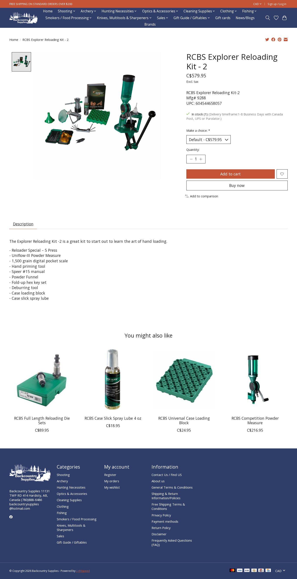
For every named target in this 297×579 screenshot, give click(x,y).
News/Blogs (245, 18)
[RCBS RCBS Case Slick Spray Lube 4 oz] (112, 379)
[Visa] (240, 571)
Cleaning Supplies (69, 500)
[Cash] (254, 571)
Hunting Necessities (71, 487)
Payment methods (165, 521)
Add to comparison (204, 196)
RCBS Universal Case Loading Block (184, 420)
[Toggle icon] (268, 18)
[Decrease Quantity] (191, 159)
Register (110, 475)
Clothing (63, 506)
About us (158, 481)
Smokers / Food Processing (77, 519)
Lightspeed (83, 571)
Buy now (237, 185)
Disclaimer (159, 534)
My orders (111, 481)
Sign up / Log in (277, 4)
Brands (150, 24)
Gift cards (222, 18)
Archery (62, 481)
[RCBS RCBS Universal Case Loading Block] (184, 379)
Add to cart (230, 173)
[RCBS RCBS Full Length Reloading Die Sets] (41, 379)
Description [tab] (23, 223)
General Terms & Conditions (172, 487)
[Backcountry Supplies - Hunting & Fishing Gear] (23, 18)
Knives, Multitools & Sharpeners (71, 527)
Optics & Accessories (72, 493)
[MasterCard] (232, 571)
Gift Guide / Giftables (72, 542)
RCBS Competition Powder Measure (255, 420)
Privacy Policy (161, 515)
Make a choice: (198, 130)
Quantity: (192, 149)
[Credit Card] (268, 571)
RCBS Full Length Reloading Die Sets (42, 420)
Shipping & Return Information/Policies (166, 495)
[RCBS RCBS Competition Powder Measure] (255, 379)
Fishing (62, 513)
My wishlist (112, 487)
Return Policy (161, 528)
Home (48, 11)
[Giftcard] (261, 571)
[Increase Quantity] (201, 159)
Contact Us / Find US (167, 475)
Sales (60, 536)
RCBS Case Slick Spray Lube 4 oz (113, 418)
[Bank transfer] (247, 571)
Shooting (63, 475)
